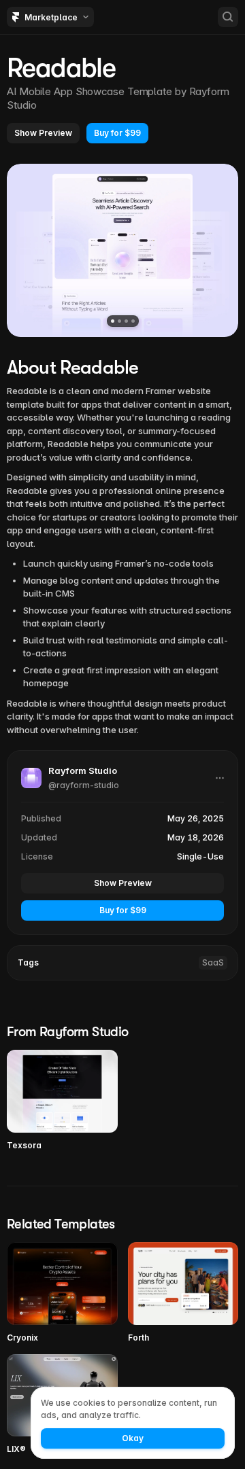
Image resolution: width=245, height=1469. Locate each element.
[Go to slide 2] (119, 321)
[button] (43, 133)
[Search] (228, 17)
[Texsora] (62, 1101)
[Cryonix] (62, 1293)
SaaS (213, 962)
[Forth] (183, 1293)
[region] (122, 250)
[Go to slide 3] (126, 321)
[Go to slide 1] (112, 321)
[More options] (220, 778)
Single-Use (200, 856)
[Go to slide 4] (133, 321)
